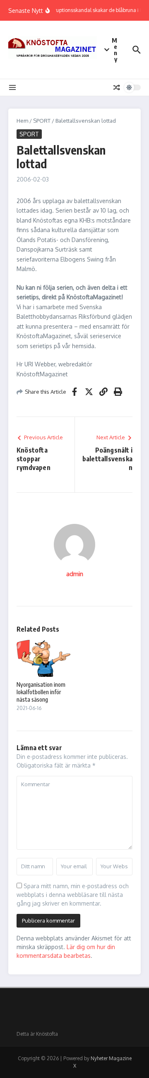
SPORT (41, 120)
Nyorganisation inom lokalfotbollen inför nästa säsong (41, 692)
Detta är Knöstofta (37, 1034)
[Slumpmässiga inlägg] (116, 87)
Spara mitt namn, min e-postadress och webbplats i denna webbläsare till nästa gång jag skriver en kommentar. (73, 894)
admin (74, 574)
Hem (22, 120)
